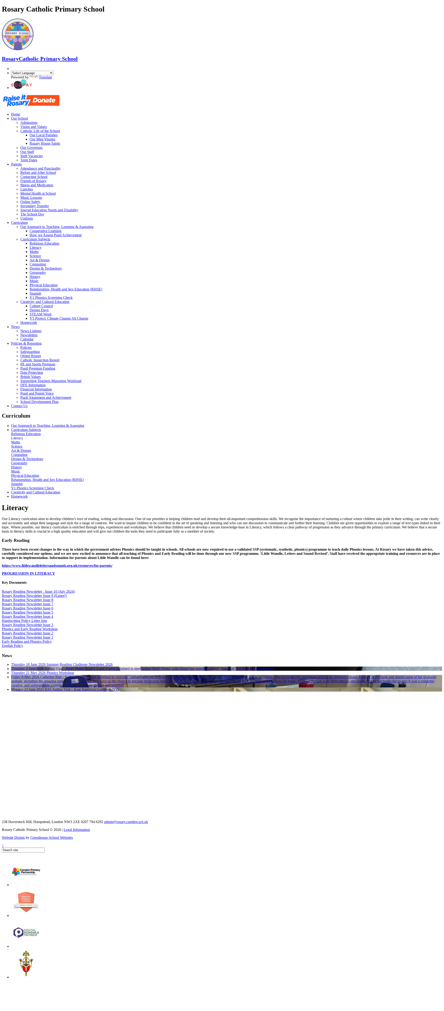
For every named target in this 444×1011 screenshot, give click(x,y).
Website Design (13, 837)
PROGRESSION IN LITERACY (28, 573)
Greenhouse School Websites (51, 837)
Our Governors (31, 148)
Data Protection (31, 372)
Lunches (26, 189)
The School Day (32, 214)
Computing (38, 264)
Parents (16, 164)
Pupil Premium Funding (37, 368)
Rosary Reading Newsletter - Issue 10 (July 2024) (38, 591)
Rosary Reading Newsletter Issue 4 (27, 616)
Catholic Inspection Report (39, 360)
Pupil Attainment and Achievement (45, 397)
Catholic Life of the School (40, 131)
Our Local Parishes (44, 135)
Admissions (28, 123)
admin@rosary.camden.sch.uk (126, 822)
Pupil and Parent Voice (37, 393)
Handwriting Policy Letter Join (24, 621)
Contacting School (33, 177)
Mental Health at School (38, 193)
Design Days (39, 310)
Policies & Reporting (26, 343)
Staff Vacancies (31, 156)
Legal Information (77, 830)
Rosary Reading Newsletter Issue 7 (27, 604)
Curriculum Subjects (35, 239)
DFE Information (33, 385)
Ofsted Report (30, 356)
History (35, 277)
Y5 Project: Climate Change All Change (59, 318)
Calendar (27, 339)
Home (15, 114)
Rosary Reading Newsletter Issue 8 (27, 600)
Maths (34, 252)
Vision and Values (33, 127)
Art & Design (39, 260)
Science (35, 256)
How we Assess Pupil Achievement (56, 235)
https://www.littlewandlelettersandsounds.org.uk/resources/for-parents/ (57, 566)
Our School (19, 118)
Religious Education (44, 243)
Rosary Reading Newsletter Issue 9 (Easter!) (34, 596)
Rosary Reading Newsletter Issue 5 (27, 612)
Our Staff (27, 152)
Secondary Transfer (34, 206)
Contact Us (19, 406)
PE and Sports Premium (37, 364)
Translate (45, 77)
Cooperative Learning (46, 231)
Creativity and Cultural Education (44, 302)
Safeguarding (30, 352)
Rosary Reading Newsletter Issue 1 (27, 637)
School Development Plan (39, 402)
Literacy (36, 248)
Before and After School (38, 173)
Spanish (35, 293)
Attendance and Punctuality (40, 168)
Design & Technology (46, 268)
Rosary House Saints (45, 143)
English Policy (12, 646)
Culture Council (41, 306)
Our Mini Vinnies (42, 139)
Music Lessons (31, 198)
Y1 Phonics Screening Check (51, 298)
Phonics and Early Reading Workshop (30, 629)
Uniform (26, 218)
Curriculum (19, 223)
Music (34, 281)
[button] (21, 88)
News (15, 327)
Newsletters (28, 335)
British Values (30, 377)
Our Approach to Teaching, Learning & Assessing (56, 227)
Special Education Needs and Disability (49, 210)
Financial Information (36, 389)
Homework (28, 323)
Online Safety (30, 202)
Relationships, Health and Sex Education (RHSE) (66, 289)
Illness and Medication (36, 185)
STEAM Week (41, 314)
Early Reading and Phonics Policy (27, 641)
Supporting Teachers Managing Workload (50, 381)
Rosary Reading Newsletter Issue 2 (27, 633)
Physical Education (44, 285)
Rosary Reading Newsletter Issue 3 (27, 625)
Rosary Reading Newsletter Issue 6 (27, 608)
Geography (38, 273)
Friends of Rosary (33, 181)
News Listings (30, 331)
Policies (26, 347)
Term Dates (28, 160)
